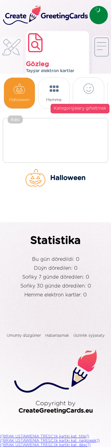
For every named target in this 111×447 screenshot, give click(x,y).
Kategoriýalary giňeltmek (80, 108)
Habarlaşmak (57, 335)
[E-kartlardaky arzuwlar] (11, 58)
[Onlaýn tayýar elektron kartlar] (101, 56)
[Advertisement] (55, 141)
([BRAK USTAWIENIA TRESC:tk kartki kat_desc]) (45, 445)
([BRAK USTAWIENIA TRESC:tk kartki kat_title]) (44, 436)
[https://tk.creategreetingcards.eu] (44, 15)
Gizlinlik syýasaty (89, 335)
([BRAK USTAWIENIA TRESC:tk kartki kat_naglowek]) (50, 440)
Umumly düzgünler (24, 335)
